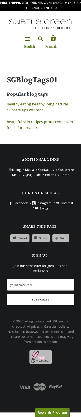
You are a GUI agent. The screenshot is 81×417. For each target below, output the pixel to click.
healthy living (43, 104)
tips (25, 109)
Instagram (44, 203)
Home (64, 175)
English (29, 46)
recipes (37, 121)
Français (51, 46)
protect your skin (58, 121)
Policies (50, 175)
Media (29, 169)
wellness (36, 109)
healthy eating (19, 104)
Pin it (63, 238)
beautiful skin (18, 121)
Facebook (21, 203)
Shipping (15, 169)
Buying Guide (31, 175)
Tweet (22, 238)
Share (43, 238)
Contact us (46, 169)
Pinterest (66, 203)
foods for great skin (23, 127)
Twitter (44, 208)
